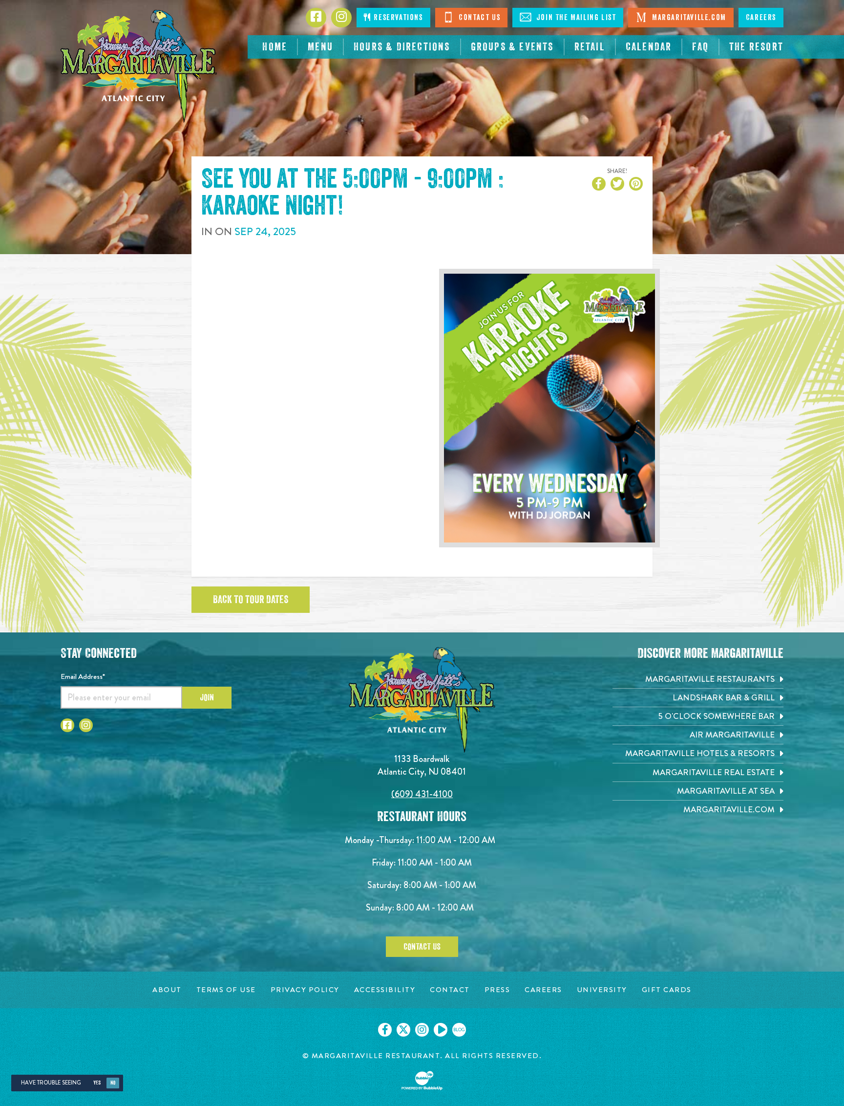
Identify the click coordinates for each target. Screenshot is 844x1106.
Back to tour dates (250, 599)
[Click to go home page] (139, 66)
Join (207, 697)
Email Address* (83, 676)
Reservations (397, 18)
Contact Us (479, 18)
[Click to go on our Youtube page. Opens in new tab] (440, 1030)
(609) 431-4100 (422, 794)
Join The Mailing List (575, 18)
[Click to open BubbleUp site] (422, 1080)
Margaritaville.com (688, 18)
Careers (761, 18)
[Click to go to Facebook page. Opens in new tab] (67, 725)
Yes (97, 1082)
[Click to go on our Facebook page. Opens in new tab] (385, 1030)
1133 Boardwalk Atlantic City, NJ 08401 (422, 765)
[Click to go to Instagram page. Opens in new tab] (86, 725)
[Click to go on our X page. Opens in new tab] (403, 1030)
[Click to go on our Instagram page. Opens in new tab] (422, 1030)
